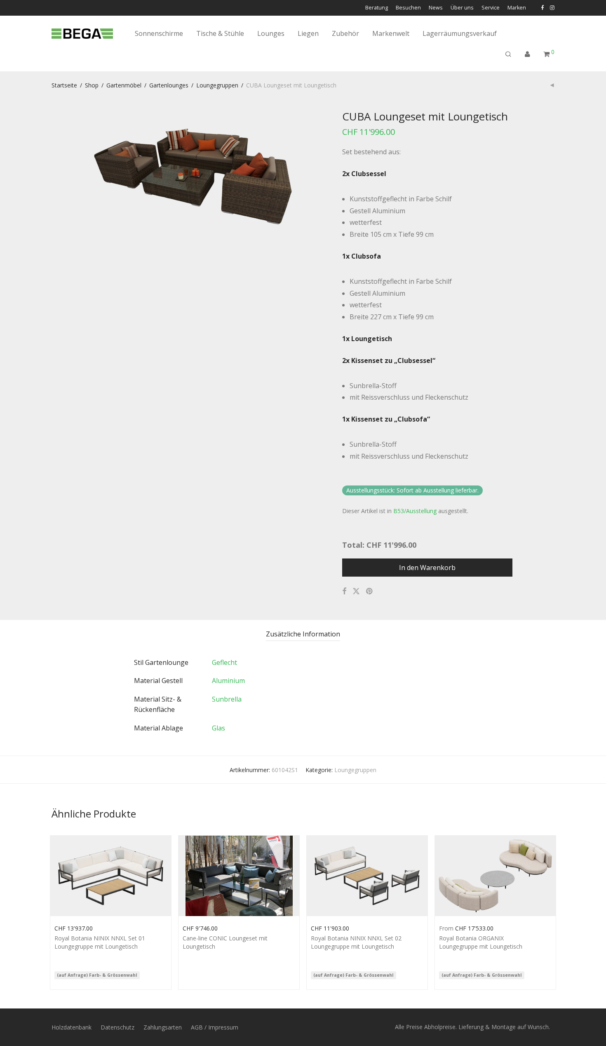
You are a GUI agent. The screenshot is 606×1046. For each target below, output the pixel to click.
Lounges (270, 33)
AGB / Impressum (214, 1027)
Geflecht (224, 662)
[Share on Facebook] (344, 591)
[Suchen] (508, 54)
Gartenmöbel (123, 85)
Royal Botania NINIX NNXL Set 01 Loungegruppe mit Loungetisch (99, 942)
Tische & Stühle (220, 33)
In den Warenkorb (427, 567)
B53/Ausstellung (415, 511)
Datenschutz (117, 1027)
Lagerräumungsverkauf (460, 33)
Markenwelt (390, 33)
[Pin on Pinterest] (369, 591)
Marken (516, 8)
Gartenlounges (168, 85)
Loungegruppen (217, 85)
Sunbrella (227, 699)
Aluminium (228, 680)
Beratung (376, 8)
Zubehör (345, 33)
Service (491, 8)
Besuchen (408, 8)
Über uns (462, 8)
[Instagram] (552, 7)
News (436, 8)
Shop (92, 85)
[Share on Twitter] (356, 591)
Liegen (308, 33)
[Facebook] (542, 7)
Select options (69, 927)
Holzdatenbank (72, 1027)
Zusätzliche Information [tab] (303, 633)
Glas (218, 728)
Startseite (64, 85)
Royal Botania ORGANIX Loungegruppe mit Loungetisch (480, 942)
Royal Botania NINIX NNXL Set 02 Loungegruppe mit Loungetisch (356, 942)
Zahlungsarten (162, 1027)
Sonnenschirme (159, 33)
